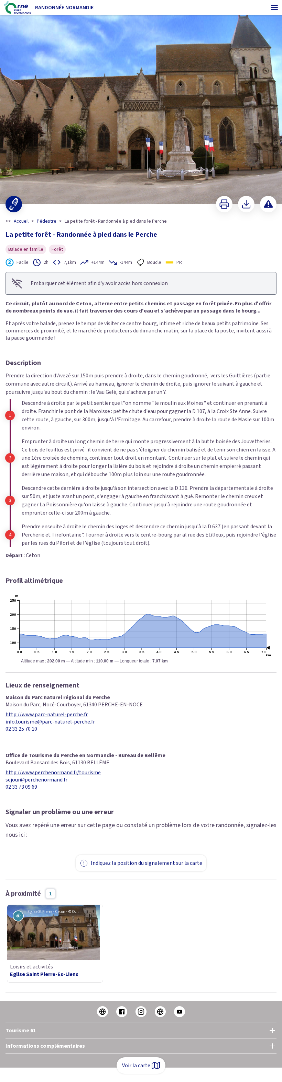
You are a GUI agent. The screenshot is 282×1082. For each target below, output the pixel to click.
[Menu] (274, 7)
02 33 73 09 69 (21, 787)
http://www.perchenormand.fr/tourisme (53, 772)
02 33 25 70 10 (21, 729)
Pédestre (46, 221)
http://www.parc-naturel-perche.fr (47, 714)
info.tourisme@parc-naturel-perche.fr (50, 722)
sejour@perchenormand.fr (36, 780)
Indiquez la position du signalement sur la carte (146, 863)
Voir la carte (136, 1065)
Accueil (21, 221)
